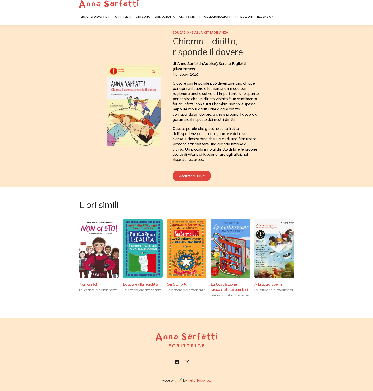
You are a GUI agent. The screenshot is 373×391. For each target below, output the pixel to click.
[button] (192, 176)
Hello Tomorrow (200, 380)
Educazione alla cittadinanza (200, 32)
